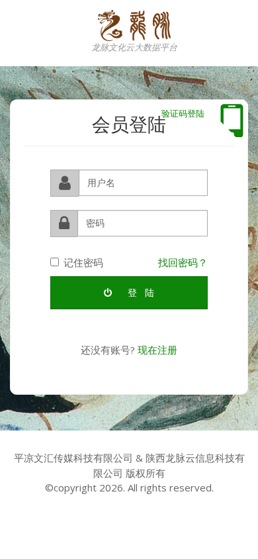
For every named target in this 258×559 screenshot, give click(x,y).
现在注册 (157, 349)
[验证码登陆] (231, 120)
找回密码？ (183, 262)
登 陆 (139, 292)
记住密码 (83, 262)
